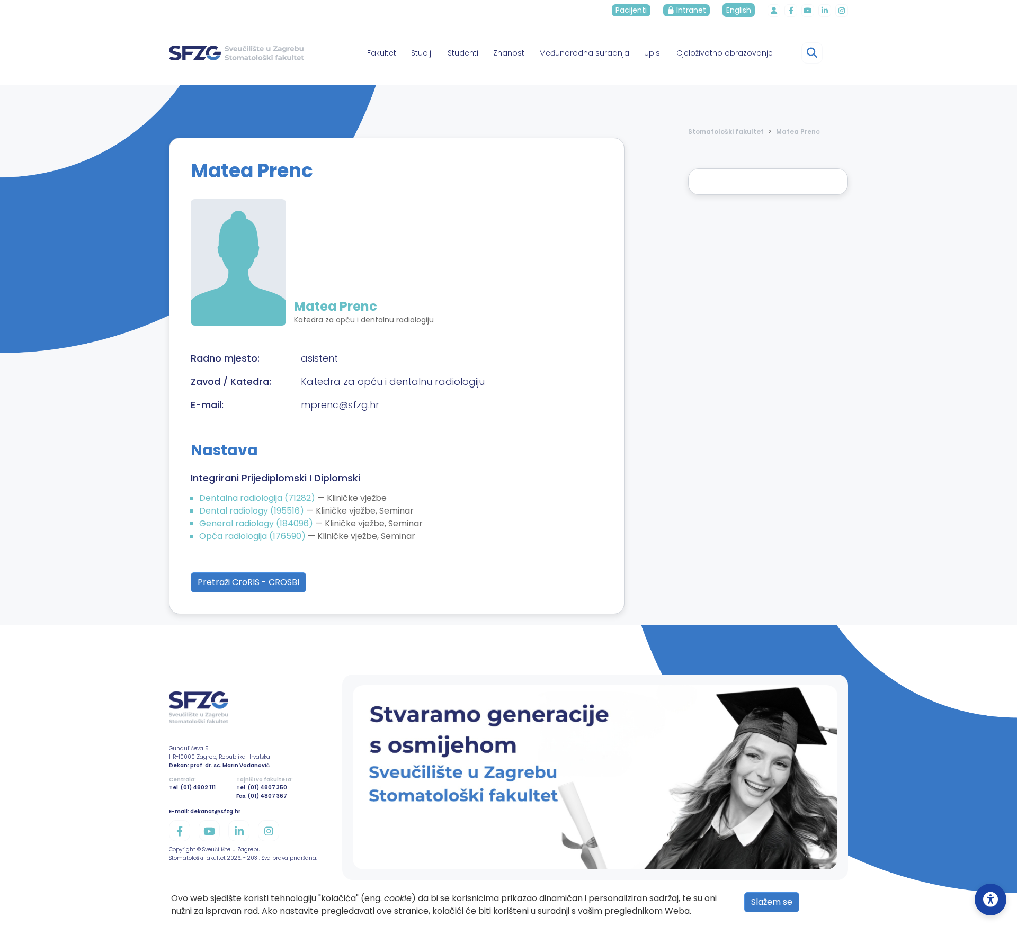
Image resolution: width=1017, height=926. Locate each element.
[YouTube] (807, 10)
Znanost (508, 53)
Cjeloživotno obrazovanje (724, 53)
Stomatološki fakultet (726, 131)
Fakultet (381, 53)
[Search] (812, 53)
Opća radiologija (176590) (253, 536)
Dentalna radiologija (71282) (258, 498)
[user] (774, 10)
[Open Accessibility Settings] (990, 899)
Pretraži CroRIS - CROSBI (248, 582)
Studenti (463, 53)
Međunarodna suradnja (584, 53)
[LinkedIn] (824, 10)
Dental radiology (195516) (252, 511)
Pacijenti (631, 10)
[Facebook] (790, 10)
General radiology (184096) (257, 523)
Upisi (653, 53)
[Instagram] (841, 10)
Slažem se (771, 902)
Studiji (422, 53)
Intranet (690, 10)
